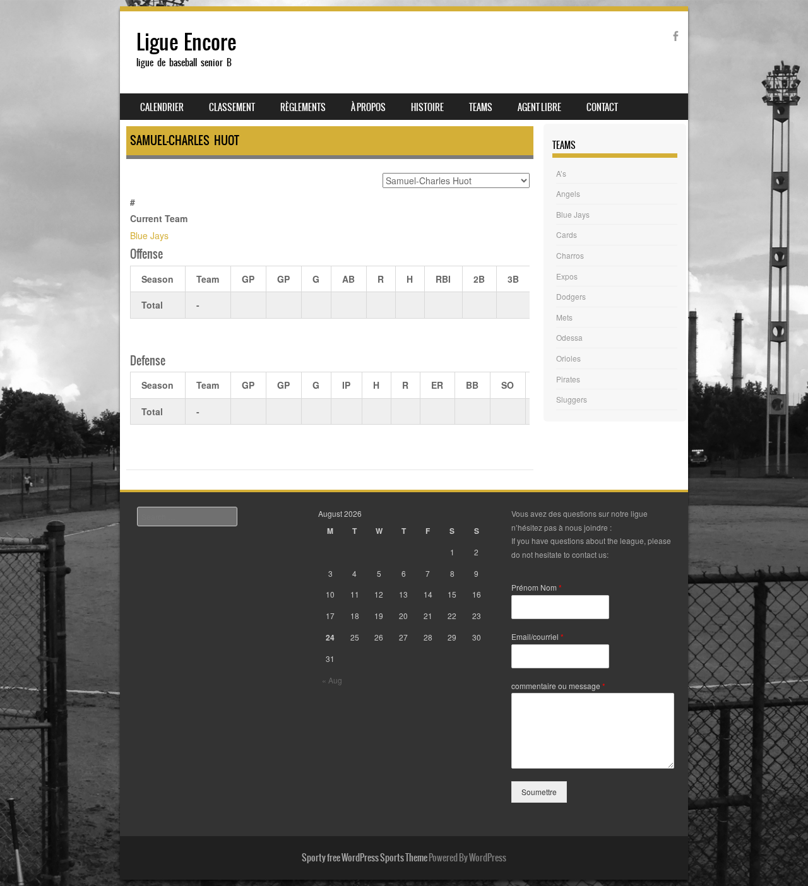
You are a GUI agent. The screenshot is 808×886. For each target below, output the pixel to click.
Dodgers (571, 296)
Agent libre (539, 107)
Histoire (427, 107)
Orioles (568, 358)
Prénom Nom (536, 587)
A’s (561, 173)
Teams (480, 107)
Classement (232, 107)
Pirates (568, 379)
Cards (566, 234)
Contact (602, 107)
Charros (570, 255)
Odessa (569, 337)
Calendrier (162, 107)
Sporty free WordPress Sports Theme (364, 858)
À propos (368, 107)
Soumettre (539, 791)
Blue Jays (149, 235)
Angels (568, 193)
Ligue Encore (186, 42)
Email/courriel (537, 637)
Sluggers (571, 399)
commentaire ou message (558, 686)
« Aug (332, 680)
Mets (564, 317)
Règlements (303, 107)
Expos (567, 276)
